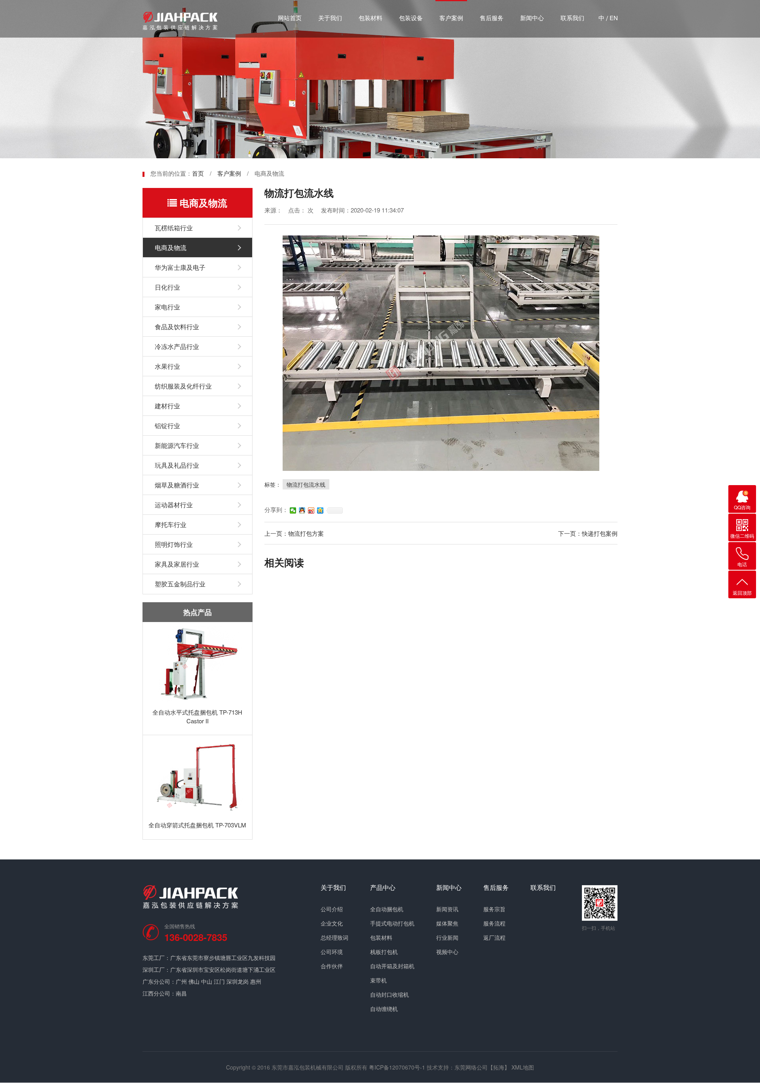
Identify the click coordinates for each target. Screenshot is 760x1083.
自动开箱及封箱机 (392, 966)
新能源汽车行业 (177, 445)
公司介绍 (332, 909)
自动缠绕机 (384, 1009)
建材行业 (167, 405)
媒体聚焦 (447, 923)
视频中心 (447, 952)
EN (614, 17)
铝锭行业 (167, 425)
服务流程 (494, 923)
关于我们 (330, 17)
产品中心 (382, 887)
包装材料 (370, 17)
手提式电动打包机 (392, 923)
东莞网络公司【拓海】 (482, 1067)
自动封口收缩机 (389, 994)
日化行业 (167, 287)
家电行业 (167, 306)
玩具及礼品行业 (177, 465)
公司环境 (332, 952)
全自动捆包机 (386, 909)
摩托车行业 (170, 524)
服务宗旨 (494, 909)
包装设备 (411, 17)
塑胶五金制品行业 (180, 583)
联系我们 (572, 17)
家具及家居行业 (177, 564)
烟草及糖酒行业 (177, 484)
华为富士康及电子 (180, 267)
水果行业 (167, 366)
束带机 (378, 980)
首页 (198, 173)
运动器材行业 (174, 504)
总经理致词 (334, 937)
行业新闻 (447, 937)
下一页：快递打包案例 (588, 533)
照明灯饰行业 (174, 544)
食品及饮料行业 (177, 326)
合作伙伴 (332, 966)
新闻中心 (532, 17)
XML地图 (522, 1067)
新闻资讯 (447, 909)
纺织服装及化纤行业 (183, 386)
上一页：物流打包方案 (294, 533)
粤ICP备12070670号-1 (397, 1067)
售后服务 (492, 17)
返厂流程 (494, 937)
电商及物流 (170, 247)
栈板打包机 (384, 952)
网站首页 (290, 17)
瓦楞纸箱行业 (174, 227)
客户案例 (451, 17)
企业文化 (332, 923)
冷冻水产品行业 (177, 346)
